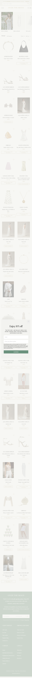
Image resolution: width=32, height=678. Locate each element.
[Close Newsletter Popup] (28, 322)
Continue (16, 352)
